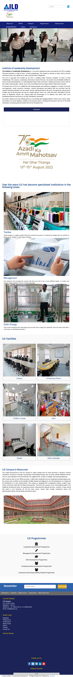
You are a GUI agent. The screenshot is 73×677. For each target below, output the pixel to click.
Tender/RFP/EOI (11, 27)
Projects (30, 23)
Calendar (13, 593)
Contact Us (33, 27)
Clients (20, 23)
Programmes (44, 23)
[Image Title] (19, 360)
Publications (5, 593)
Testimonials (32, 593)
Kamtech (52, 676)
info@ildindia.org (12, 609)
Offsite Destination (43, 593)
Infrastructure (59, 23)
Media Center (22, 593)
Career (23, 27)
